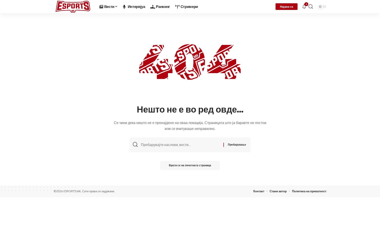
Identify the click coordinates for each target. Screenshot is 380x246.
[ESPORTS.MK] (73, 6)
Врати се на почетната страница (190, 165)
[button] (311, 6)
